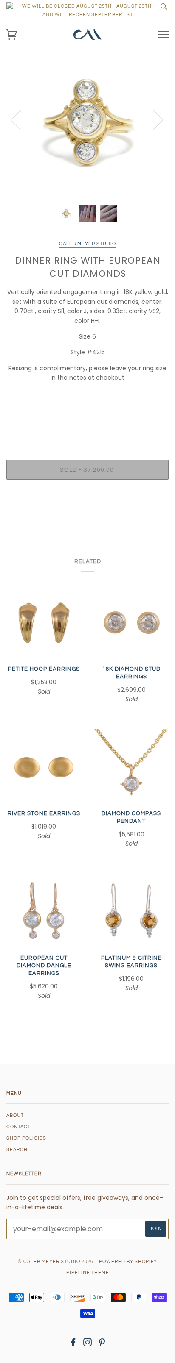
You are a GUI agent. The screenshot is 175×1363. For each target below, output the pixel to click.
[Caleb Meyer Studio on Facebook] (73, 1344)
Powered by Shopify (128, 1261)
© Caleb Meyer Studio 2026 (55, 1261)
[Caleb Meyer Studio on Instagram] (87, 1344)
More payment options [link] (87, 515)
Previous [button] (20, 119)
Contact (18, 1126)
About (15, 1115)
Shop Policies (26, 1138)
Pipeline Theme (87, 1272)
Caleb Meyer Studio (87, 244)
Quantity (88, 424)
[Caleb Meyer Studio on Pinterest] (102, 1344)
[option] (87, 119)
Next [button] (153, 119)
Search (17, 1149)
